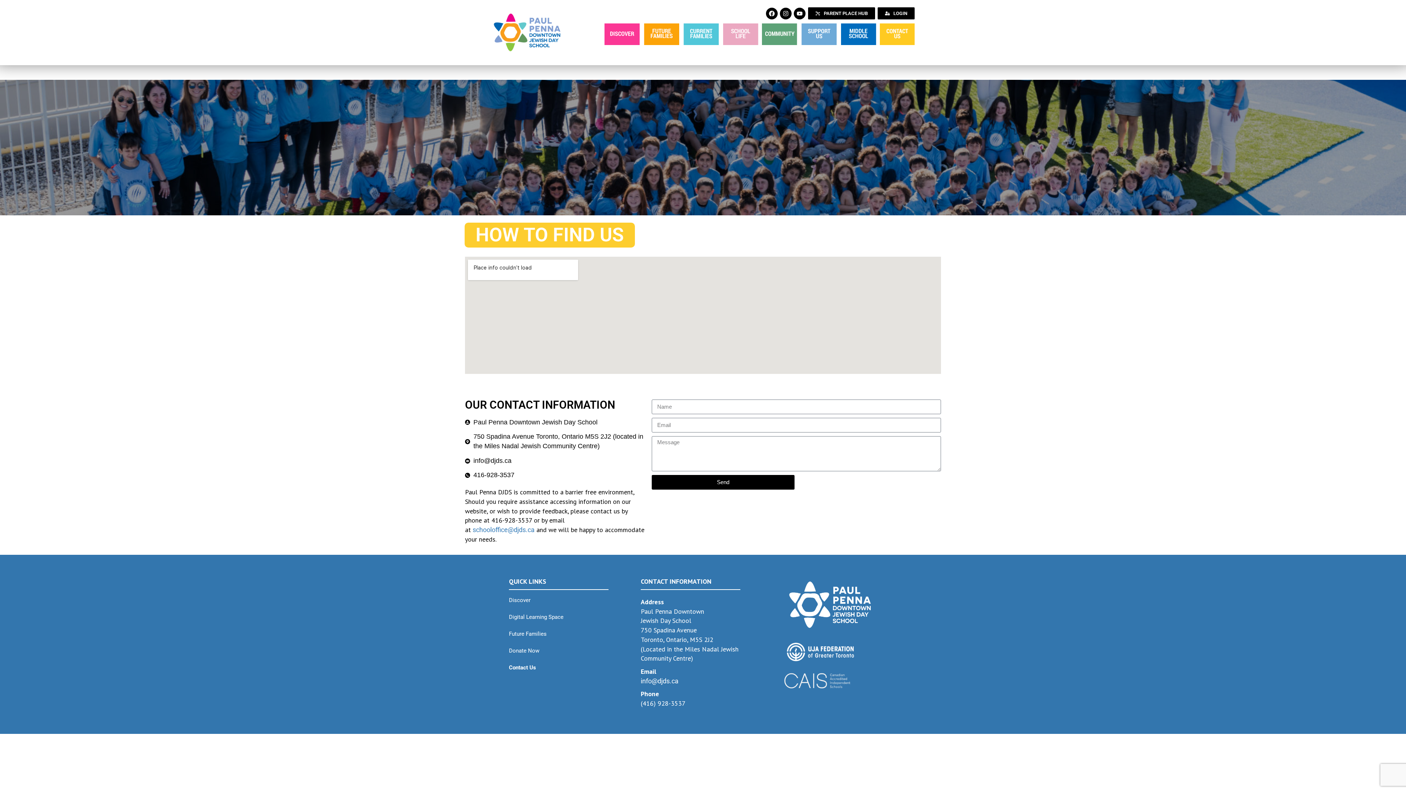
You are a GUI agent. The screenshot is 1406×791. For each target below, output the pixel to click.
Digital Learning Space (536, 617)
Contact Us (522, 667)
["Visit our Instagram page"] (786, 13)
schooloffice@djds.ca (504, 530)
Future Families (528, 634)
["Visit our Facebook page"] (772, 13)
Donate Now (524, 650)
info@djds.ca (659, 681)
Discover (520, 600)
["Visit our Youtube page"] (800, 13)
